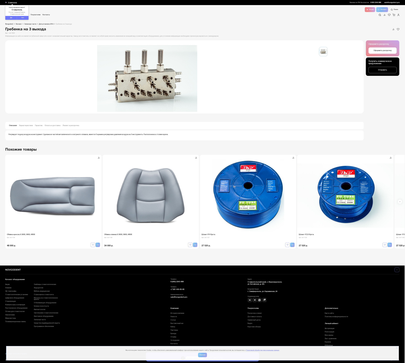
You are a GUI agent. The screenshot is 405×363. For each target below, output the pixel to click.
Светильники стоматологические (46, 313)
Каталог (384, 9)
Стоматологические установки (16, 294)
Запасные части (40, 319)
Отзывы (173, 337)
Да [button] (11, 17)
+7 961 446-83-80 (177, 289)
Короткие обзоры (254, 327)
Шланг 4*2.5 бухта (306, 234)
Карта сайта (329, 313)
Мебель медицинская (42, 291)
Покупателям (35, 15)
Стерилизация (10, 301)
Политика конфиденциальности (336, 316)
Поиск (396, 9)
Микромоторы (10, 318)
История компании (177, 313)
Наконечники (10, 315)
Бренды (173, 333)
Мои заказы (329, 335)
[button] (400, 202)
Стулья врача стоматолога (44, 294)
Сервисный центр (254, 320)
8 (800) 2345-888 (177, 282)
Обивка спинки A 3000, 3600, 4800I (118, 234)
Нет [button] (22, 17)
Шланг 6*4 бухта (208, 234)
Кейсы (173, 327)
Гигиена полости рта (41, 306)
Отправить (382, 70)
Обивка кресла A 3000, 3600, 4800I (21, 234)
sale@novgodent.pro (392, 2)
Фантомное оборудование (43, 316)
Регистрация (329, 332)
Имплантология (39, 309)
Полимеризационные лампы (15, 321)
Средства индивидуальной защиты (47, 323)
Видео (250, 323)
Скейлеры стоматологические (45, 284)
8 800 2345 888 (375, 2)
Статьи (173, 320)
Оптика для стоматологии (15, 311)
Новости (174, 316)
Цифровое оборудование (14, 298)
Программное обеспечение (44, 326)
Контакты (46, 15)
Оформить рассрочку (383, 50)
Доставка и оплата (255, 316)
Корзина (328, 342)
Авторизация (329, 328)
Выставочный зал (177, 323)
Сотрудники (175, 340)
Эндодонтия (38, 288)
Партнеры (174, 330)
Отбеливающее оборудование (45, 303)
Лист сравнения (330, 338)
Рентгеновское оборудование (16, 308)
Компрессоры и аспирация (15, 304)
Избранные (329, 345)
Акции (371, 9)
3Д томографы (10, 291)
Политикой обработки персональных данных (262, 350)
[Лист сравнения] (384, 15)
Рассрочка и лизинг (255, 313)
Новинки (8, 288)
